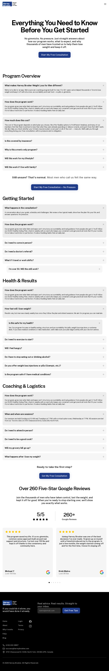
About (5, 625)
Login (20, 621)
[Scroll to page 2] (51, 582)
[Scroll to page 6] (60, 582)
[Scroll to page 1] (49, 582)
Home (5, 621)
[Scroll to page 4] (55, 582)
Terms (20, 625)
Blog (4, 638)
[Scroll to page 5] (58, 582)
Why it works (8, 630)
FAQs (5, 634)
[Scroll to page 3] (53, 582)
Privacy (21, 630)
